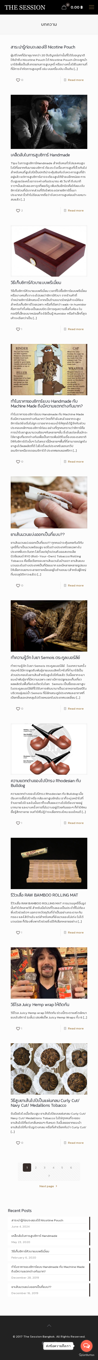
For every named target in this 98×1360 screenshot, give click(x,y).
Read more (76, 80)
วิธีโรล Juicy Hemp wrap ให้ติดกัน (40, 1004)
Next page (46, 1186)
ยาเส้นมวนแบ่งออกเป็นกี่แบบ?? (38, 534)
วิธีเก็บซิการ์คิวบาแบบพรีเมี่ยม (36, 282)
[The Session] (25, 7)
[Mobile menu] (92, 7)
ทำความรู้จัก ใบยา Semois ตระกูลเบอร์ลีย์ (45, 657)
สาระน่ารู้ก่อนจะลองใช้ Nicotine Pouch (43, 47)
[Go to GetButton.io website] (86, 1355)
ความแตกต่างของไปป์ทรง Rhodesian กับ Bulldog (46, 783)
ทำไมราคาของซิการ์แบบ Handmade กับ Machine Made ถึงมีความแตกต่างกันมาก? (47, 403)
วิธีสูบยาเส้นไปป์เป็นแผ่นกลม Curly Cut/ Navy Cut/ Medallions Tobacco (45, 1102)
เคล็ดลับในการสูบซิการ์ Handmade (40, 155)
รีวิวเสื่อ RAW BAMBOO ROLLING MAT (44, 895)
